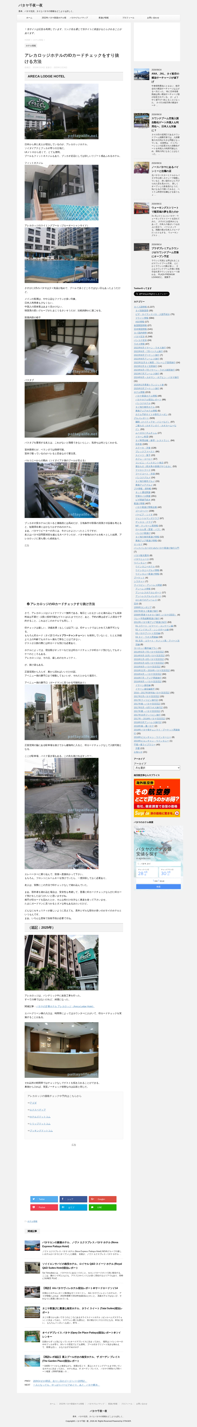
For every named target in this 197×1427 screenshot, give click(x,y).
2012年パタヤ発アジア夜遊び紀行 (150, 622)
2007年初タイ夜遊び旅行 (146, 611)
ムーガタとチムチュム (146, 433)
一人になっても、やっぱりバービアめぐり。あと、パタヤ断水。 (66, 1385)
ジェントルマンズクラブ (147, 518)
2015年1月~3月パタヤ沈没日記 (149, 659)
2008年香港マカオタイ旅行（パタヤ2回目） (155, 614)
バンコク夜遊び (143, 533)
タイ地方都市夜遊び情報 (147, 537)
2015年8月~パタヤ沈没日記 (147, 666)
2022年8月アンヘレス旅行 (146, 359)
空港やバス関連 (143, 496)
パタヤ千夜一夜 (30, 5)
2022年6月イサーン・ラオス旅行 (150, 347)
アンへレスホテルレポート (148, 592)
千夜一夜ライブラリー (144, 744)
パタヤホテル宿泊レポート (148, 399)
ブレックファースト (145, 451)
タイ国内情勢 (140, 333)
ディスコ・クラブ (144, 522)
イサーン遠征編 (143, 685)
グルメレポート (141, 418)
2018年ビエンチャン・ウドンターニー (152, 737)
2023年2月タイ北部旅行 (145, 366)
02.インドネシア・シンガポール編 (152, 629)
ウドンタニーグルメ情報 (147, 570)
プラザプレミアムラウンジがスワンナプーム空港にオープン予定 (165, 252)
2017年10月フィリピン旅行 (147, 715)
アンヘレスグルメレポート (148, 596)
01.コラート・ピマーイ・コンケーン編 (154, 626)
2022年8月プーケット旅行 (146, 355)
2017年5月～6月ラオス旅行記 (148, 707)
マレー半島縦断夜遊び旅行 (147, 618)
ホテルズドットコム (40, 1116)
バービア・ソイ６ (144, 514)
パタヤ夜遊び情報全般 (146, 507)
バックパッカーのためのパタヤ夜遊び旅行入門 (156, 548)
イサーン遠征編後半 (145, 689)
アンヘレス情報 (143, 589)
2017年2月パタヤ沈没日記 (146, 696)
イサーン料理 (141, 436)
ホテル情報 (32, 1221)
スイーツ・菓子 (143, 455)
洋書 (137, 748)
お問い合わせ (153, 18)
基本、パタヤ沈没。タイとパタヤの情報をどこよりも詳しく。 (98, 1416)
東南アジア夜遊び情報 (146, 540)
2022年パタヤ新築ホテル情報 (54, 19)
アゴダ (33, 1102)
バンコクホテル (143, 403)
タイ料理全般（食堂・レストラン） (152, 440)
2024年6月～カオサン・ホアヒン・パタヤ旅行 (156, 377)
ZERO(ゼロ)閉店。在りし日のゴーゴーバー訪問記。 (60, 1381)
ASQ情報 (139, 321)
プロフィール (128, 18)
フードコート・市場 (145, 474)
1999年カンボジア (143, 607)
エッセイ (138, 544)
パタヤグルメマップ (79, 18)
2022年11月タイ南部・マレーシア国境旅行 (154, 362)
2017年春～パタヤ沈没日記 (147, 704)
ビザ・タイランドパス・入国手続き (152, 314)
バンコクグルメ (143, 477)
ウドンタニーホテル (145, 566)
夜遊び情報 (104, 18)
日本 (136, 603)
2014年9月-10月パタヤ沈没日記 (149, 655)
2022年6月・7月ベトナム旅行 (148, 351)
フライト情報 (141, 318)
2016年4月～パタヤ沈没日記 (148, 674)
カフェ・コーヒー (144, 459)
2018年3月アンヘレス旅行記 (148, 722)
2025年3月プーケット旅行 (146, 388)
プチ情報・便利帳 (142, 488)
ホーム (29, 18)
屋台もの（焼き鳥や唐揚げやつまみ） (153, 466)
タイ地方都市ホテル (145, 407)
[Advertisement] (74, 569)
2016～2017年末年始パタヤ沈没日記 (152, 692)
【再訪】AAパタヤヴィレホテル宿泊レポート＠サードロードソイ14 (80, 1288)
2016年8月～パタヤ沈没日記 (148, 681)
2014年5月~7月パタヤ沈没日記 (149, 652)
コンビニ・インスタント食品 (149, 462)
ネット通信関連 (143, 492)
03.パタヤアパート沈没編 (147, 633)
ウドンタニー (140, 563)
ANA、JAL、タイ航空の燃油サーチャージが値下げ (165, 77)
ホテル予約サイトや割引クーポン (151, 414)
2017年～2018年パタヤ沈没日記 (149, 718)
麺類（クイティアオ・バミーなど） (152, 422)
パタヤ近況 (139, 336)
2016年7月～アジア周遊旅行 (148, 678)
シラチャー (139, 581)
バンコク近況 (140, 340)
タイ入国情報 (140, 307)
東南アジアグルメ (144, 485)
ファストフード (143, 470)
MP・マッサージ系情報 (146, 525)
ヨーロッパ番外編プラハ (146, 648)
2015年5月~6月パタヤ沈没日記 (149, 663)
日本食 (138, 444)
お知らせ (138, 752)
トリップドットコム (40, 1123)
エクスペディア (38, 1109)
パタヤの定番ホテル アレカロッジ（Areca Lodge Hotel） (65, 1006)
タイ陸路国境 (141, 310)
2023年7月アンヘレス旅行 (146, 373)
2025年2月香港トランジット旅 (149, 384)
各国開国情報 (140, 325)
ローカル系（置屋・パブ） (148, 529)
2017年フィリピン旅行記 (146, 700)
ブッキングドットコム (41, 1130)
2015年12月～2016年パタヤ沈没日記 (152, 670)
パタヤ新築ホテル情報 (146, 396)
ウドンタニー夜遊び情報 (147, 574)
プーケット (139, 577)
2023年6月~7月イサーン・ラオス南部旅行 (154, 370)
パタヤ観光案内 (141, 555)
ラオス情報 (139, 344)
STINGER (127, 1421)
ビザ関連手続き (143, 499)
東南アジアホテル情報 (146, 410)
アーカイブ (140, 763)
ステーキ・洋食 (143, 448)
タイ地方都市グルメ (145, 481)
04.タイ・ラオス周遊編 (146, 637)
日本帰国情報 (140, 329)
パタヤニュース (141, 559)
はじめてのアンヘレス (146, 600)
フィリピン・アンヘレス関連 (148, 585)
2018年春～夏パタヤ (144, 726)
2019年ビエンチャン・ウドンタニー (151, 741)
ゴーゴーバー (141, 511)
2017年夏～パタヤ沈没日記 (147, 711)
